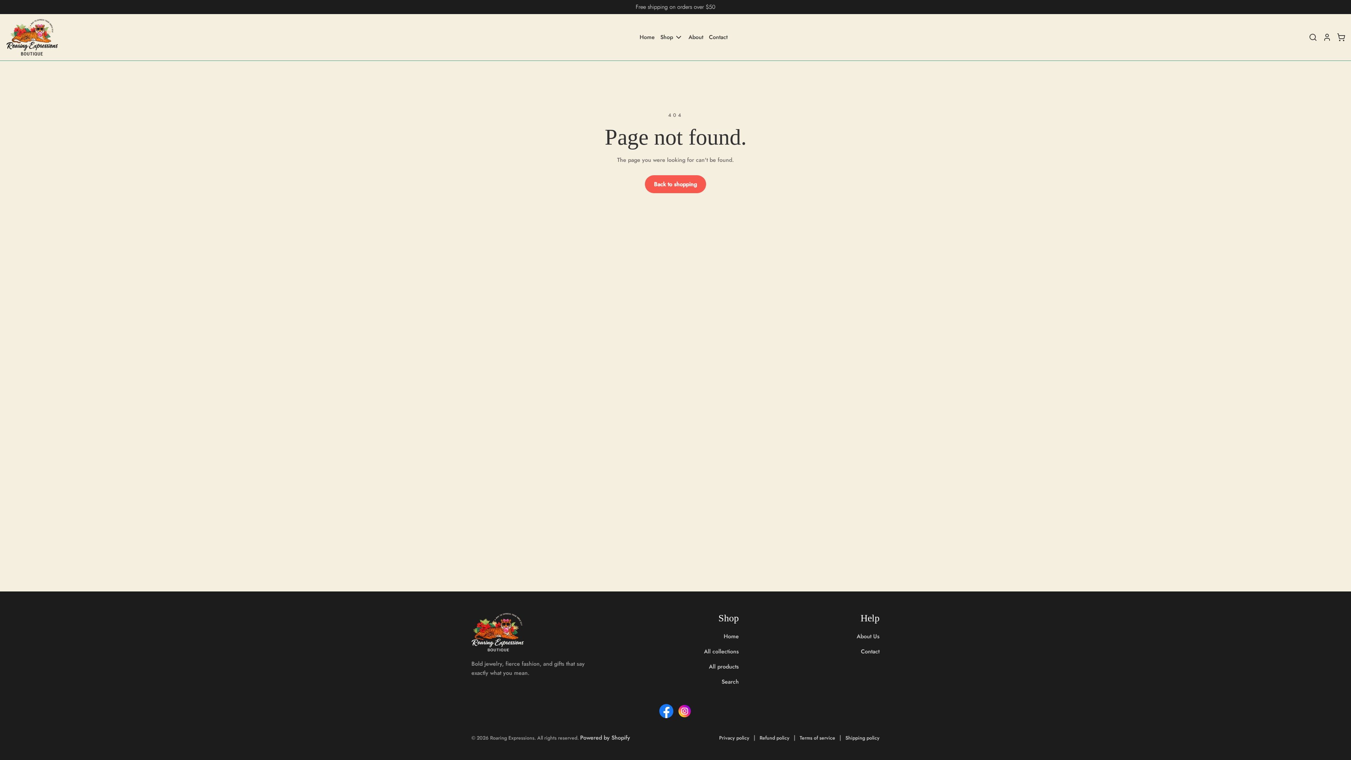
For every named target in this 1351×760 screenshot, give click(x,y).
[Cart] (1341, 37)
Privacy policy (734, 737)
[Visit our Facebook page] (666, 711)
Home (647, 37)
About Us (868, 636)
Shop (666, 37)
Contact (718, 37)
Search (730, 682)
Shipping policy (862, 737)
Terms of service (817, 737)
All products (724, 667)
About (696, 37)
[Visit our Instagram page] (685, 711)
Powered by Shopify (605, 738)
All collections (721, 651)
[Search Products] (1313, 37)
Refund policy (774, 737)
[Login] (1327, 37)
